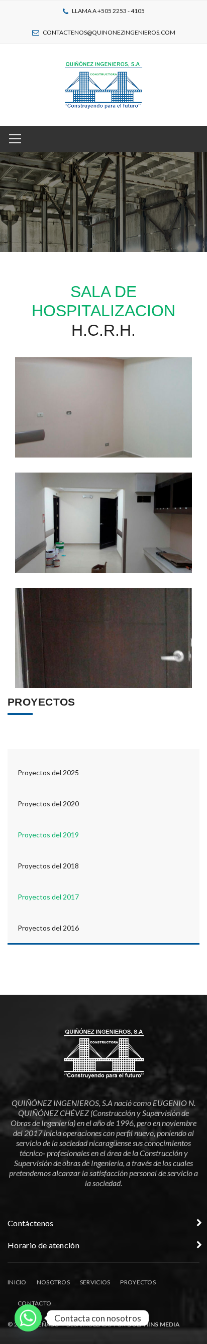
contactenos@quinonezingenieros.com (109, 32)
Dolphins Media (153, 1324)
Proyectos (138, 1282)
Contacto (34, 1303)
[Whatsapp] (28, 1317)
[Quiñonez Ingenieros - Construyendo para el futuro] (103, 83)
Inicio (17, 1282)
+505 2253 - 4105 (121, 11)
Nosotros (53, 1282)
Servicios (95, 1282)
